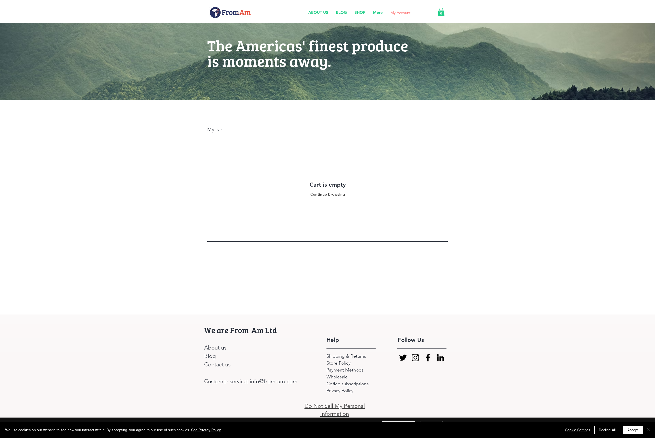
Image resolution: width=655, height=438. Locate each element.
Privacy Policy (339, 391)
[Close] (649, 430)
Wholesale (337, 377)
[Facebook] (428, 358)
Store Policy (338, 363)
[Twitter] (403, 358)
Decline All (607, 429)
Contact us (217, 364)
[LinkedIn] (440, 358)
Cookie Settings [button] (577, 429)
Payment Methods (345, 370)
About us (215, 347)
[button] (441, 12)
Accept (632, 429)
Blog (210, 356)
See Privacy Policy (206, 429)
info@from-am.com (274, 381)
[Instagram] (415, 358)
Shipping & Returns (346, 356)
